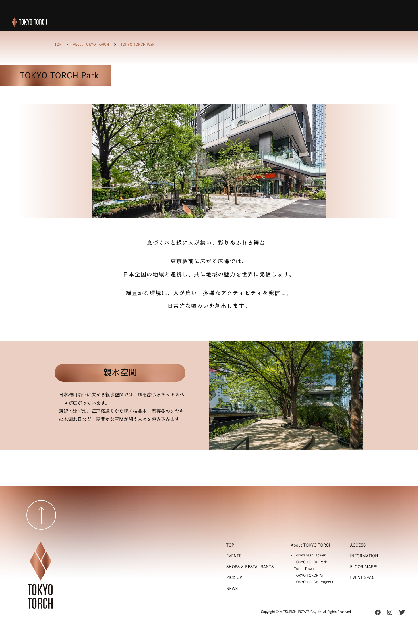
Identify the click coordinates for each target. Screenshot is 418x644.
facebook (378, 612)
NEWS (232, 589)
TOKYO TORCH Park (310, 562)
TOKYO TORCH (29, 22)
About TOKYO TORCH (91, 44)
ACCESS (358, 545)
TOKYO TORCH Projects (313, 582)
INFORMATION (364, 556)
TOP (58, 44)
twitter (402, 612)
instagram (389, 612)
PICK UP (234, 577)
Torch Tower (304, 568)
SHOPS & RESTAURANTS (250, 567)
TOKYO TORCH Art (309, 575)
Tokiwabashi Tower (310, 555)
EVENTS (234, 556)
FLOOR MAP (361, 567)
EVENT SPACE (363, 577)
